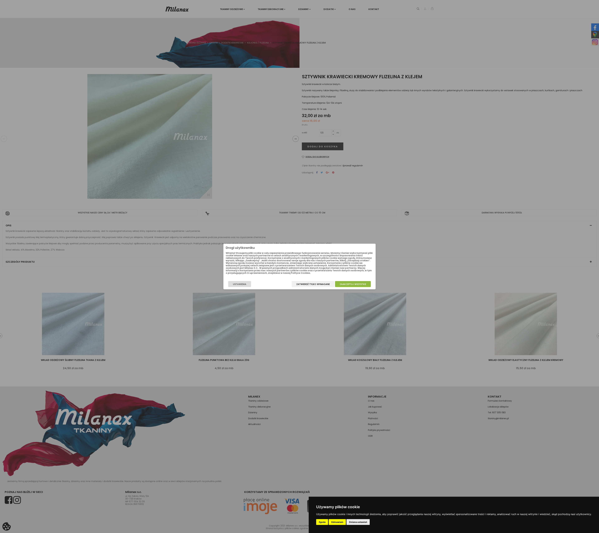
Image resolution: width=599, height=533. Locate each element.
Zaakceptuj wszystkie (353, 284)
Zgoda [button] (322, 522)
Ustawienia (239, 284)
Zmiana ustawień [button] (358, 522)
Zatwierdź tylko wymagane (313, 284)
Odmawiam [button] (337, 522)
